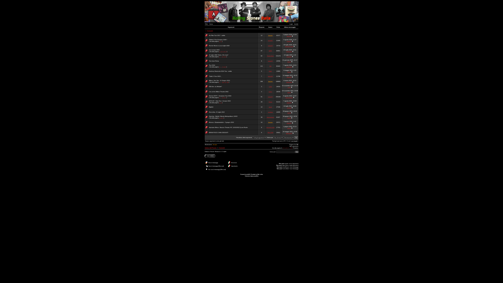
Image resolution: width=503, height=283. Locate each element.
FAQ (206, 24)
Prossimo (295, 148)
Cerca (211, 24)
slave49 (289, 36)
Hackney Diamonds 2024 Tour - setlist (220, 71)
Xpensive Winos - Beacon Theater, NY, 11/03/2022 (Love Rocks (228, 127)
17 (225, 82)
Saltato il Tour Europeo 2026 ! (218, 39)
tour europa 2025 (214, 50)
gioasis (289, 107)
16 (223, 82)
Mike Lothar (260, 174)
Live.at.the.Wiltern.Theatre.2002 (218, 91)
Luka (270, 86)
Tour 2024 (212, 65)
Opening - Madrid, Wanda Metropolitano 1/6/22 (223, 116)
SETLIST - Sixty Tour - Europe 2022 (220, 101)
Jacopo (270, 35)
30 (291, 148)
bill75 (270, 50)
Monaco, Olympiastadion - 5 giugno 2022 (221, 122)
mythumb (289, 51)
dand (270, 107)
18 (227, 82)
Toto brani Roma (214, 61)
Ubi (270, 66)
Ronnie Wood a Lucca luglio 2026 (219, 45)
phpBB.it (256, 176)
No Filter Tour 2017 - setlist (217, 35)
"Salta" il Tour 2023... (215, 76)
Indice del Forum (211, 148)
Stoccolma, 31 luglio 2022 (217, 112)
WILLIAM (270, 132)
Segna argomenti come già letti (214, 141)
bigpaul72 (289, 133)
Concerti (210, 31)
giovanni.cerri (289, 46)
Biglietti (211, 107)
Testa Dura (270, 56)
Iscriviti (296, 24)
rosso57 (289, 41)
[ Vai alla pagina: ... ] (218, 55)
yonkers (270, 112)
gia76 (289, 113)
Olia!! (270, 71)
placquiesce (289, 97)
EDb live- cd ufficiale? (215, 86)
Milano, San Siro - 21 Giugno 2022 (219, 80)
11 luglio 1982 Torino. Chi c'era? (218, 55)
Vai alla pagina (276, 148)
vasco (270, 91)
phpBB (248, 174)
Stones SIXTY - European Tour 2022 (220, 96)
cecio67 (270, 40)
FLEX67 (289, 56)
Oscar (289, 61)
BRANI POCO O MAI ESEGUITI (218, 132)
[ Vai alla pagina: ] (218, 40)
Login (291, 24)
